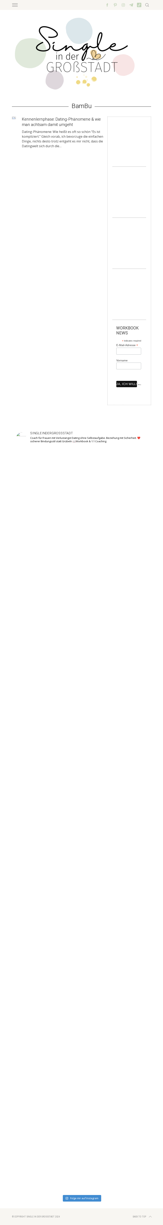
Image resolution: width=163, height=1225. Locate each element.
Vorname (122, 360)
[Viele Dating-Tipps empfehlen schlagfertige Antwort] (107, 820)
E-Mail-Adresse (127, 345)
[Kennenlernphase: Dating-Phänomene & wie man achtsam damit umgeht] (14, 118)
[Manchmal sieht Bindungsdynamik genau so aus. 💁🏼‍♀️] (29, 784)
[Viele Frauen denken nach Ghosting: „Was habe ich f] (55, 805)
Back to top (139, 1216)
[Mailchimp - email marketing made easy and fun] (139, 387)
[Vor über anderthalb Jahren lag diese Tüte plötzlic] (81, 700)
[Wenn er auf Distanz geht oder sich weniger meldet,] (134, 815)
